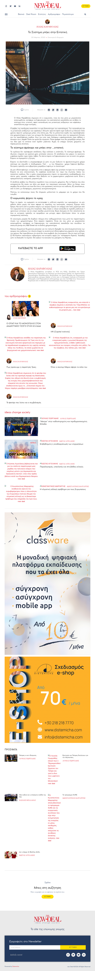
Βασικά (21, 14)
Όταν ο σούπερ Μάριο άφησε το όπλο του (69, 367)
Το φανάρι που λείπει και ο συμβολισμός (23, 403)
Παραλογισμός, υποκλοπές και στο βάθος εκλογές (61, 467)
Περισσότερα (68, 14)
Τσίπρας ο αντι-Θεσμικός (27, 755)
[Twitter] (10, 6)
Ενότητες (42, 14)
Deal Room (31, 14)
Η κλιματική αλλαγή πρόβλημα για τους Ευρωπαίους (63, 489)
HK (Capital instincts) (60, 332)
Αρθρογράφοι (54, 14)
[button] (85, 14)
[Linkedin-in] (19, 6)
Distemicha (15, 966)
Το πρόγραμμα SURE (70, 795)
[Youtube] (15, 6)
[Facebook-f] (6, 6)
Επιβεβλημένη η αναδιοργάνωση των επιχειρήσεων (61, 444)
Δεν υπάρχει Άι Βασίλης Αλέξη (29, 852)
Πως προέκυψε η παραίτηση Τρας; (21, 367)
